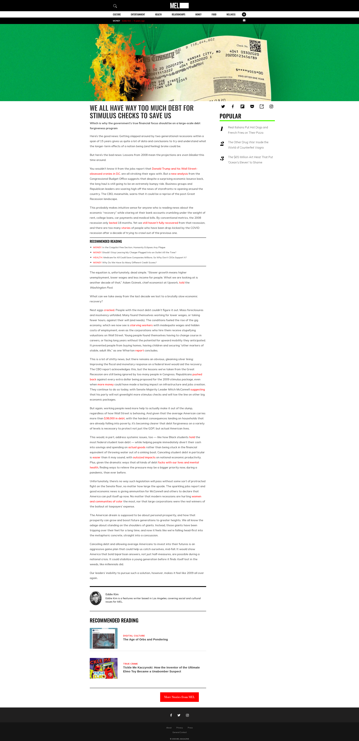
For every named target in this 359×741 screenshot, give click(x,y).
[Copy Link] (261, 106)
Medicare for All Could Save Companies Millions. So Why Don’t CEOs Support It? (140, 257)
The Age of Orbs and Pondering (145, 639)
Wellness (230, 14)
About (169, 728)
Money (198, 14)
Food (214, 14)
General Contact (179, 732)
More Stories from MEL (179, 697)
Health (158, 14)
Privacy (179, 728)
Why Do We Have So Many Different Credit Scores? (125, 262)
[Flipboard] (242, 106)
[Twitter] (223, 106)
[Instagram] (271, 106)
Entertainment (138, 14)
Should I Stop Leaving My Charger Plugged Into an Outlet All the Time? (134, 252)
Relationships (178, 14)
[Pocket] (252, 106)
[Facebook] (233, 106)
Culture (117, 14)
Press (190, 728)
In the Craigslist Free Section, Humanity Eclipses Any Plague (129, 247)
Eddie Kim (126, 21)
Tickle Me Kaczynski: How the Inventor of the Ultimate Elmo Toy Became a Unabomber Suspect (161, 669)
